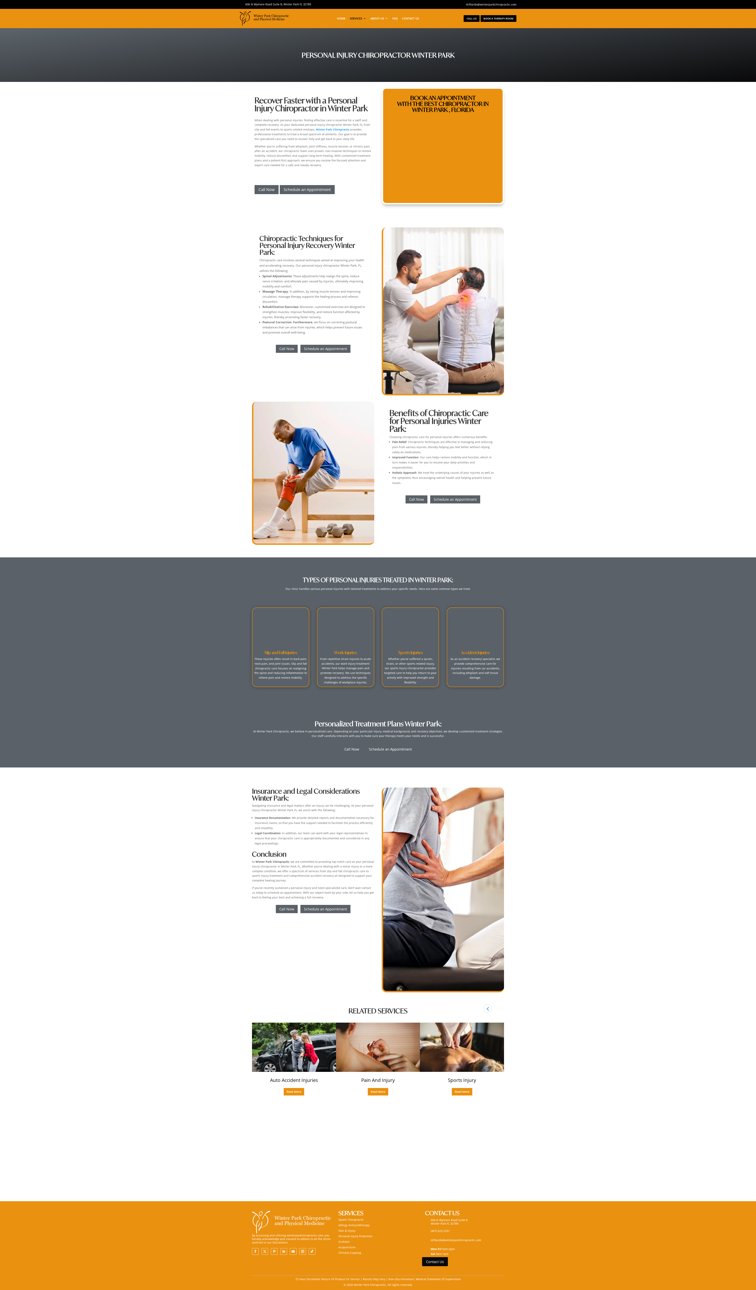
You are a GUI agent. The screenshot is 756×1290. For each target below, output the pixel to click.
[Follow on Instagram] (302, 1251)
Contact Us (435, 1261)
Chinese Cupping (349, 1253)
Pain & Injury (346, 1231)
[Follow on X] (264, 1251)
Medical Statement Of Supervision (438, 1279)
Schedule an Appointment (307, 189)
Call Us (472, 18)
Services (356, 18)
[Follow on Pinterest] (274, 1251)
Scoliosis (344, 1242)
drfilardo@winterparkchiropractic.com (491, 4)
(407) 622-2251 (440, 1231)
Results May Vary (374, 1279)
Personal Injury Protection (355, 1236)
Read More (294, 1092)
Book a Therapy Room (498, 18)
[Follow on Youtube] (293, 1251)
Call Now (266, 189)
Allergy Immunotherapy (354, 1225)
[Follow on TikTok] (312, 1251)
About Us (377, 18)
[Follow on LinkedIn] (283, 1251)
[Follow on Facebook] (255, 1251)
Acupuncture (347, 1247)
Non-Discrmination (400, 1279)
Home (341, 18)
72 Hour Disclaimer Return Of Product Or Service (327, 1279)
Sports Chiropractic (351, 1219)
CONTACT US (410, 18)
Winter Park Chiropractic (332, 129)
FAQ (395, 18)
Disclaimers (280, 1242)
